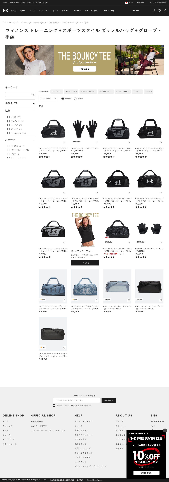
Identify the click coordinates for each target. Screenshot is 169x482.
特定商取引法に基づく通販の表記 (62, 480)
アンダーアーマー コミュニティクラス (48, 430)
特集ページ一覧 (10, 444)
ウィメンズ (44, 10)
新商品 (13, 10)
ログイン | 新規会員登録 (157, 2)
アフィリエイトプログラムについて (91, 466)
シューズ (65, 10)
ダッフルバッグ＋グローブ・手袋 (75, 23)
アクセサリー (54, 23)
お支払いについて (83, 448)
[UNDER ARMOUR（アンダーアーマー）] (5, 10)
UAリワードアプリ (39, 426)
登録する (107, 400)
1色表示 (80, 99)
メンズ (32, 10)
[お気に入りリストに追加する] (64, 142)
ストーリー (121, 426)
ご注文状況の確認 (83, 457)
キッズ (55, 10)
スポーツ (77, 10)
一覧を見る (85, 263)
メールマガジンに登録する (84, 395)
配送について (81, 444)
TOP (4, 23)
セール (23, 10)
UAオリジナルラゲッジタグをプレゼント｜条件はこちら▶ (25, 3)
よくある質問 (81, 439)
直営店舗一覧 (37, 421)
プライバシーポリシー (76, 405)
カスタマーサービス (84, 421)
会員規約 (80, 480)
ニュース (79, 426)
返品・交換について (84, 453)
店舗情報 (140, 3)
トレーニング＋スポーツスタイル (33, 23)
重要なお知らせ (82, 430)
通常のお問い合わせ (84, 435)
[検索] (154, 10)
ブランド (120, 421)
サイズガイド (81, 462)
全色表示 (68, 99)
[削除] (61, 91)
